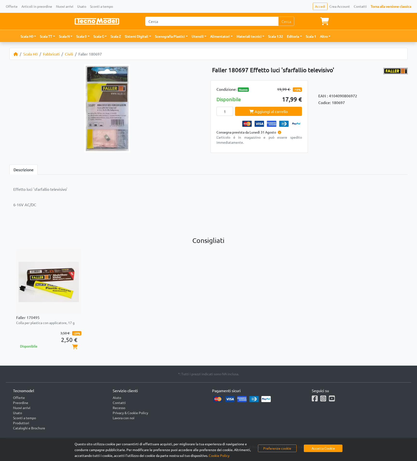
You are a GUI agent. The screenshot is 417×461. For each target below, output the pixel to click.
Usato (81, 6)
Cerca (286, 21)
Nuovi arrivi (64, 6)
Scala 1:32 (275, 36)
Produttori (21, 423)
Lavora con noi (123, 418)
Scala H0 (30, 53)
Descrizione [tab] (24, 169)
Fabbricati (51, 53)
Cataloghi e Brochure (29, 428)
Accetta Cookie (323, 448)
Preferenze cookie (277, 448)
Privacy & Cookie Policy (130, 413)
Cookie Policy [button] (219, 455)
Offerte (12, 6)
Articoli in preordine (36, 6)
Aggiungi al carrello (271, 111)
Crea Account (339, 6)
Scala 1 (311, 36)
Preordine (20, 402)
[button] (28, 36)
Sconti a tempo (101, 6)
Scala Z (116, 36)
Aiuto (117, 397)
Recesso (119, 407)
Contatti (360, 6)
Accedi (320, 6)
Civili (69, 53)
